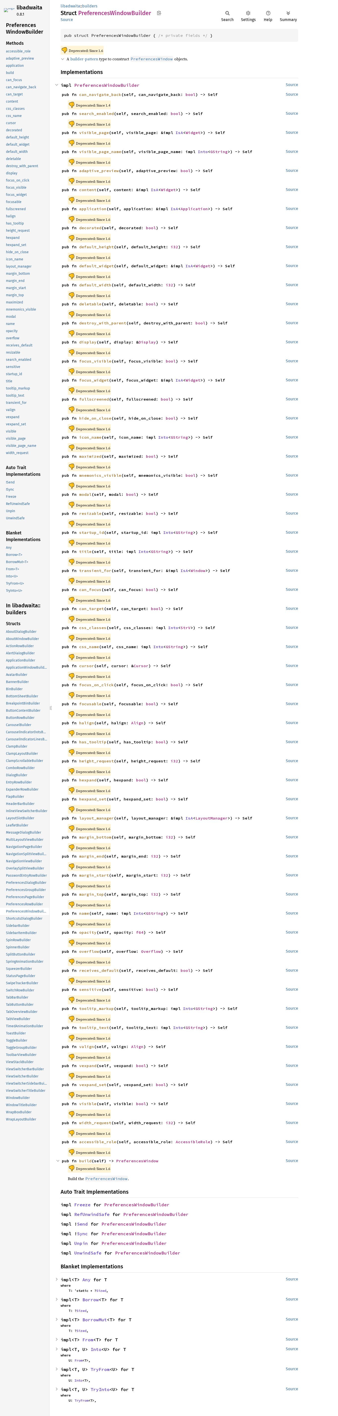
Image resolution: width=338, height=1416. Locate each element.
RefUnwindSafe (92, 1214)
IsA (179, 132)
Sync (82, 1233)
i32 (174, 246)
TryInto (100, 1389)
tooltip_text (94, 1027)
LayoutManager (211, 818)
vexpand (88, 1065)
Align (137, 722)
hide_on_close (95, 418)
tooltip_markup (96, 1008)
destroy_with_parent (102, 322)
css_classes (92, 627)
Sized (101, 1290)
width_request (95, 1122)
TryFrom (100, 1369)
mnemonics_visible (100, 475)
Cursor (141, 665)
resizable (90, 513)
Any (86, 1279)
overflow (89, 951)
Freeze (82, 1205)
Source (67, 19)
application (92, 208)
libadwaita (29, 7)
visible (88, 1103)
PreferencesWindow (137, 1160)
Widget (193, 132)
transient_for (95, 570)
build (85, 1160)
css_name (89, 646)
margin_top (91, 894)
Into (203, 151)
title (85, 551)
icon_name (90, 437)
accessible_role (97, 1141)
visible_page (94, 132)
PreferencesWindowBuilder (107, 85)
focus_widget (94, 380)
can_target (91, 608)
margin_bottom (95, 837)
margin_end (91, 856)
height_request (96, 760)
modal (85, 494)
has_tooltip (92, 741)
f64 (140, 932)
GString (219, 151)
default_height (96, 246)
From (87, 1340)
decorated (90, 227)
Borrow (90, 1299)
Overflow (151, 951)
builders (89, 6)
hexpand (88, 779)
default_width (95, 284)
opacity (88, 932)
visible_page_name (100, 151)
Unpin (81, 1243)
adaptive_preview (99, 170)
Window (198, 570)
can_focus (90, 589)
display (88, 342)
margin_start (94, 875)
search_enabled (96, 113)
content (88, 189)
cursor (86, 665)
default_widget (96, 265)
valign (86, 1046)
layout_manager (96, 818)
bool (190, 94)
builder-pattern (84, 59)
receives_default (99, 970)
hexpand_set (92, 799)
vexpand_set (92, 1084)
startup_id (91, 532)
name (84, 913)
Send (82, 1224)
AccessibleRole (193, 1141)
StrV (186, 627)
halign (86, 722)
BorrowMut (94, 1320)
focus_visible (95, 361)
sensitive (90, 989)
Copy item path (159, 13)
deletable (90, 303)
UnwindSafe (87, 1253)
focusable (90, 703)
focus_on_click (96, 684)
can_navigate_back (100, 94)
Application (194, 208)
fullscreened (94, 399)
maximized (90, 456)
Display (147, 342)
